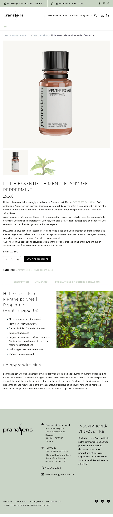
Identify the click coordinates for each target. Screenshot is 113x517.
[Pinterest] (108, 4)
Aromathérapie (19, 35)
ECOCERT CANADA (83, 202)
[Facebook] (99, 4)
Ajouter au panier (37, 259)
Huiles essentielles (39, 35)
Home (6, 35)
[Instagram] (104, 4)
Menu (5, 26)
